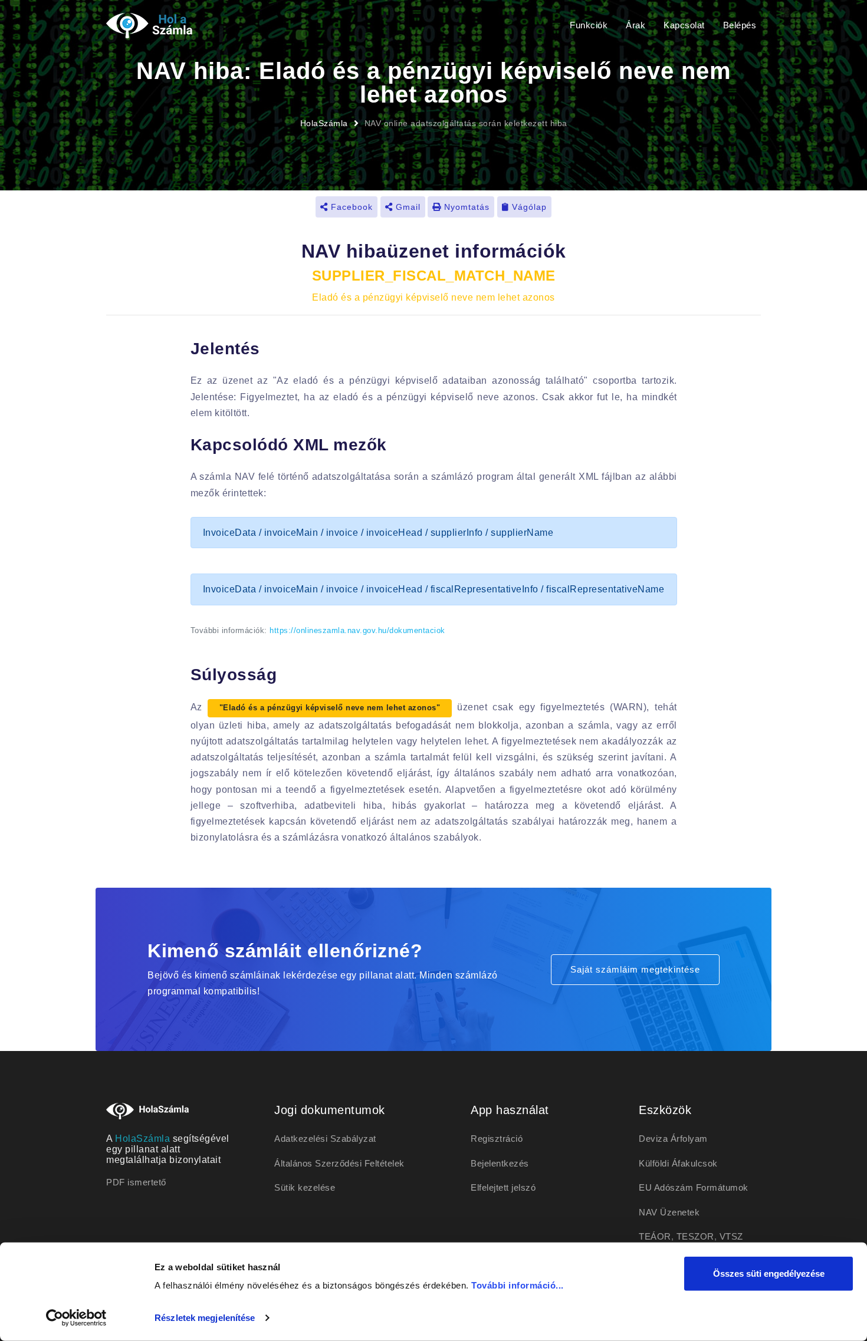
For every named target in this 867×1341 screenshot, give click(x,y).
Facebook (350, 207)
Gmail (407, 207)
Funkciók (588, 25)
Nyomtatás (465, 207)
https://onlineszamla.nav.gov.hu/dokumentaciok (357, 630)
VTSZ (731, 1236)
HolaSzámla (324, 123)
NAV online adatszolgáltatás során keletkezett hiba (465, 123)
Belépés (740, 25)
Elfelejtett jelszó (503, 1187)
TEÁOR (655, 1236)
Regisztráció (497, 1139)
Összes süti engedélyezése (769, 1273)
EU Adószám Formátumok (693, 1187)
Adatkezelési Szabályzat (325, 1139)
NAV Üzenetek (669, 1212)
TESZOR (695, 1236)
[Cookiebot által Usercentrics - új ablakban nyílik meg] (76, 1318)
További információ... (517, 1285)
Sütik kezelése (304, 1187)
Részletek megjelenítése (205, 1318)
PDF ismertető (136, 1182)
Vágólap (528, 207)
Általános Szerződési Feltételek (339, 1163)
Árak (635, 25)
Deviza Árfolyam (673, 1139)
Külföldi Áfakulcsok (678, 1163)
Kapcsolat (684, 25)
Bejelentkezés (500, 1163)
